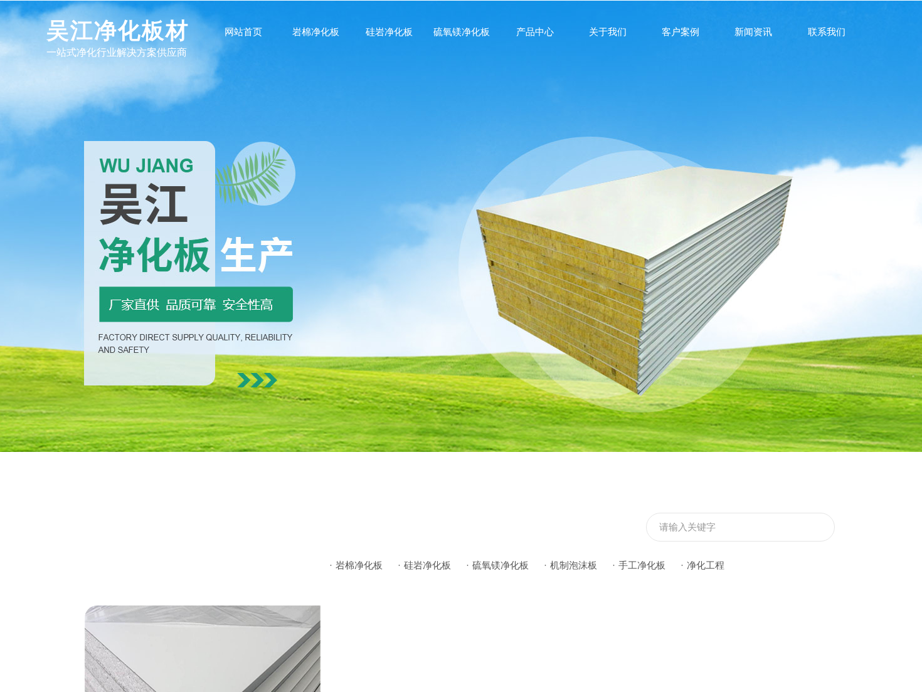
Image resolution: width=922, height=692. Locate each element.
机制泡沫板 (573, 565)
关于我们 (608, 31)
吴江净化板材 (117, 30)
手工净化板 (641, 565)
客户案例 (680, 31)
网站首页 (243, 31)
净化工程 (705, 565)
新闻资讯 (753, 31)
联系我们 (826, 31)
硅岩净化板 (389, 31)
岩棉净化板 (315, 31)
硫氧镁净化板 (461, 31)
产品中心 (535, 31)
